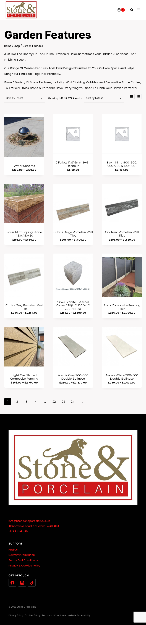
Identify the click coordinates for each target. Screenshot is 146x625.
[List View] (139, 96)
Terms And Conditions (23, 560)
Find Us (13, 549)
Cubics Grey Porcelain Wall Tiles (24, 307)
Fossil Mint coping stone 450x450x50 (24, 233)
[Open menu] (138, 10)
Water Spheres (24, 166)
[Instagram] (22, 583)
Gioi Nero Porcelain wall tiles (122, 233)
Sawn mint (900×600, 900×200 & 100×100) (122, 164)
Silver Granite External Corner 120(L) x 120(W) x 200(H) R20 (73, 305)
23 (63, 402)
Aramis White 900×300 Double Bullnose (121, 377)
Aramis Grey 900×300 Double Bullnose (73, 377)
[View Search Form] (130, 10)
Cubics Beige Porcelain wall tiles (73, 233)
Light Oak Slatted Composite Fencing (24, 377)
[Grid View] (131, 96)
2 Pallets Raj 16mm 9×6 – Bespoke (73, 164)
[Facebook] (12, 583)
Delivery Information (22, 555)
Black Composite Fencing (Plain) (121, 307)
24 (72, 402)
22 (54, 402)
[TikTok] (32, 583)
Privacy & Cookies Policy (24, 565)
